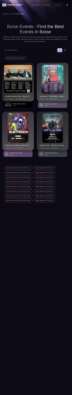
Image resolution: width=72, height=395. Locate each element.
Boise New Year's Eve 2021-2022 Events (18, 186)
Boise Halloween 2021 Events (44, 186)
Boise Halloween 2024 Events (44, 172)
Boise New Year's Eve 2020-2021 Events (18, 191)
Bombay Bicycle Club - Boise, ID (17, 96)
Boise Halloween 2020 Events (44, 191)
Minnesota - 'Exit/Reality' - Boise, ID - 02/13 (53, 96)
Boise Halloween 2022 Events (44, 182)
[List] (59, 50)
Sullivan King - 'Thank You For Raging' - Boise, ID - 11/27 (53, 145)
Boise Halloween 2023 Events (44, 177)
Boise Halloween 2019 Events (44, 196)
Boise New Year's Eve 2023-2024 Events (18, 177)
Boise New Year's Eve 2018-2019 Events (18, 200)
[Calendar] (65, 50)
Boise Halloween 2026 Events (15, 58)
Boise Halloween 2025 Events (44, 168)
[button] (35, 50)
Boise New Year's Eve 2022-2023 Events (18, 182)
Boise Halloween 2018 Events (44, 200)
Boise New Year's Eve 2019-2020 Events (18, 196)
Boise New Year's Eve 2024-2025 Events (18, 172)
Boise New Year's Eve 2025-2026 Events (18, 168)
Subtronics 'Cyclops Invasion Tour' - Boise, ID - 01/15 (18, 145)
